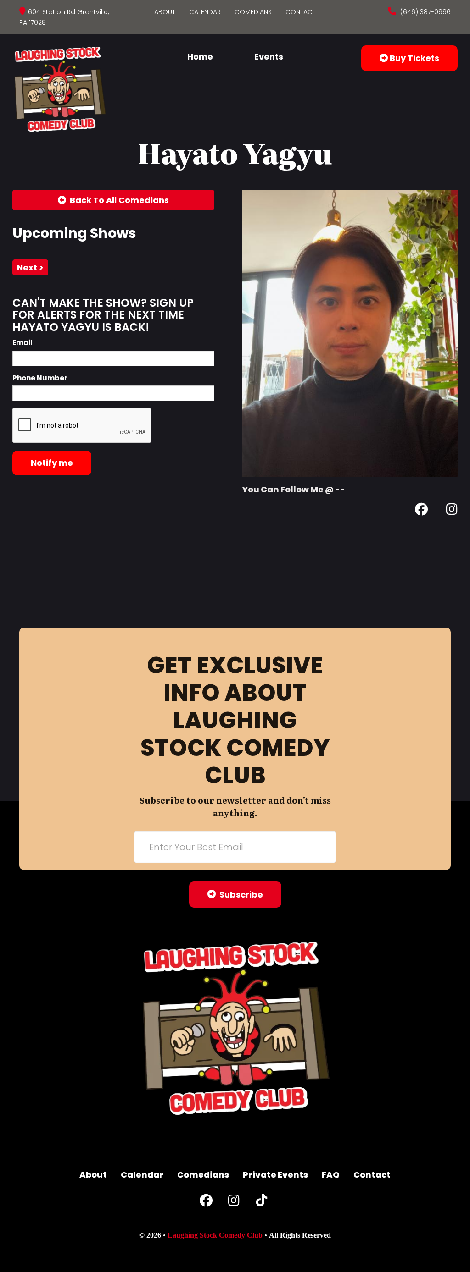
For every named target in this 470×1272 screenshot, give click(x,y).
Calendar (205, 12)
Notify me (52, 462)
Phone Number (39, 378)
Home (200, 56)
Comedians (253, 12)
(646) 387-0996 (424, 12)
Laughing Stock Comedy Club (215, 1235)
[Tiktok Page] (261, 1202)
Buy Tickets (413, 58)
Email (22, 342)
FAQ (331, 1174)
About (164, 12)
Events (268, 56)
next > (30, 267)
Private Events (275, 1174)
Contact (300, 12)
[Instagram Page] (452, 511)
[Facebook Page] (421, 511)
